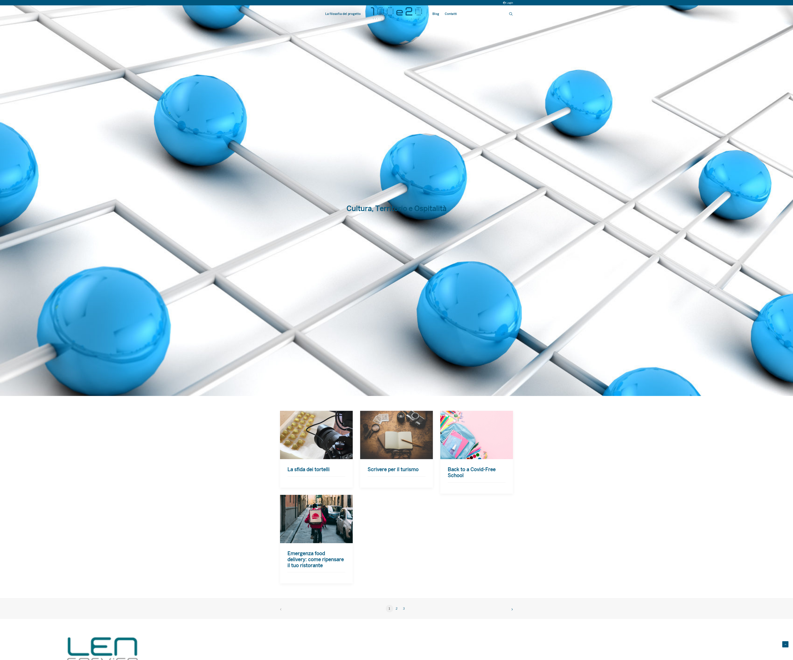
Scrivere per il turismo (393, 469)
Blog (435, 13)
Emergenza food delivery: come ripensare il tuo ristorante (315, 559)
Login (510, 2)
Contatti (451, 13)
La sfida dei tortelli (308, 469)
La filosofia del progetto (343, 13)
